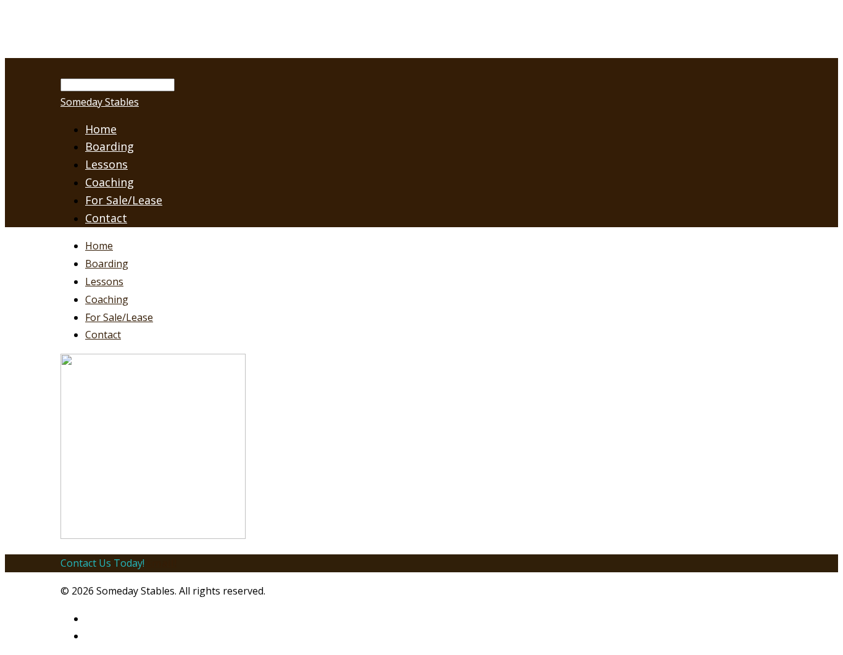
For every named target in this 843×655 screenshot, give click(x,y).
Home (99, 245)
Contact (106, 218)
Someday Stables (99, 102)
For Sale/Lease (123, 200)
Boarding (106, 263)
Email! (162, 563)
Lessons (104, 281)
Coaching (109, 182)
